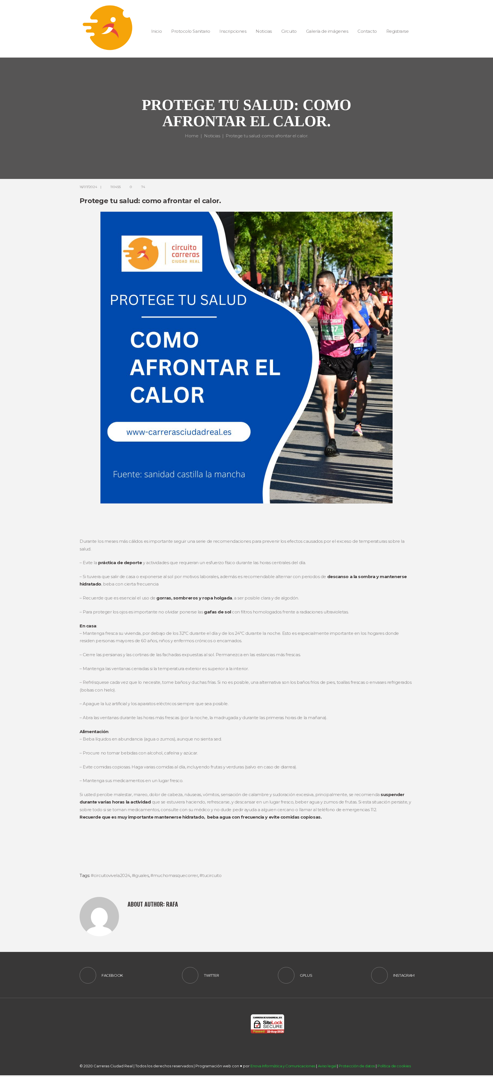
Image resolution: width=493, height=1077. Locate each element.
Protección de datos (357, 1066)
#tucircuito (210, 875)
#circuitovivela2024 (110, 875)
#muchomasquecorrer (174, 875)
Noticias (212, 135)
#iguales (140, 875)
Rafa (172, 904)
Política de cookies (394, 1066)
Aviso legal (327, 1066)
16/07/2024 (88, 187)
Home (191, 135)
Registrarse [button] (397, 31)
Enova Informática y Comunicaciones (282, 1066)
